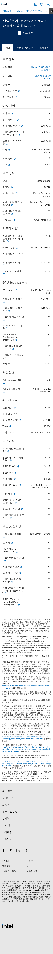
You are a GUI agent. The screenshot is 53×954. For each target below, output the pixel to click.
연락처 (5, 818)
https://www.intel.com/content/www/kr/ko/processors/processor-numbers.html (26, 687)
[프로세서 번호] (19, 91)
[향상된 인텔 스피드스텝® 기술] (15, 502)
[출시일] (11, 187)
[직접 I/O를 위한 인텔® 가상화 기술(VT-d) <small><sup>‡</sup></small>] (5, 593)
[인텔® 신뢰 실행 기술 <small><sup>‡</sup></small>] (5, 560)
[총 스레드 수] (17, 119)
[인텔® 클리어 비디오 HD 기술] (13, 348)
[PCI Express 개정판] (4, 382)
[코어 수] (12, 113)
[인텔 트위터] (10, 851)
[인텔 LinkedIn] (18, 851)
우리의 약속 (8, 797)
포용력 (5, 804)
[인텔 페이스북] (3, 851)
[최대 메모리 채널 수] (4, 256)
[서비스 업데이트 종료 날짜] (12, 204)
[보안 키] (12, 542)
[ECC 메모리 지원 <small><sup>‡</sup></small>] (4, 274)
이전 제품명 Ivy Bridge (43, 77)
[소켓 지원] (14, 407)
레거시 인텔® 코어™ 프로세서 (41, 68)
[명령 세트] (14, 478)
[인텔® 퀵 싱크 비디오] (4, 319)
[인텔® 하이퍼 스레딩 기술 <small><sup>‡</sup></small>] (10, 460)
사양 (8, 47)
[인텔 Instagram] (25, 851)
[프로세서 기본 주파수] (7, 143)
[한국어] (41, 4)
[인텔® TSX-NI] (18, 466)
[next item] (51, 11)
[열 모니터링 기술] (22, 509)
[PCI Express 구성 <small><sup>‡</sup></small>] (4, 391)
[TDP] (9, 164)
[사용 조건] (14, 220)
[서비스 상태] (17, 193)
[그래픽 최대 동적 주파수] (9, 310)
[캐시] (9, 149)
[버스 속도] (14, 158)
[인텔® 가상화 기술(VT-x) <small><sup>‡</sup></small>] (12, 581)
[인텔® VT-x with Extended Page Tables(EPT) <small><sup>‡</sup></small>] (18, 604)
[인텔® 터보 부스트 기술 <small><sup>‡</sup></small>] (8, 451)
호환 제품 (44, 47)
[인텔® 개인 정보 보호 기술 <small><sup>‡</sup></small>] (10, 517)
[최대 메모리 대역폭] (4, 265)
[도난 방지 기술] (19, 573)
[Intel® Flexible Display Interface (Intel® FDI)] (16, 340)
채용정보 (7, 839)
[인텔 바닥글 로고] (8, 925)
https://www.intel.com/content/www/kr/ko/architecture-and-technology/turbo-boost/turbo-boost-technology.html (25, 737)
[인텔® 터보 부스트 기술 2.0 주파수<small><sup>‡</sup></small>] (19, 134)
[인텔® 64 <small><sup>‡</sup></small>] (15, 472)
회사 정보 (7, 790)
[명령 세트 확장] (19, 485)
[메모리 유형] (17, 247)
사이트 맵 (7, 832)
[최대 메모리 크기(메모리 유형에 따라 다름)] (7, 241)
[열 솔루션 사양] (19, 420)
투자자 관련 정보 (11, 811)
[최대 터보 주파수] (22, 125)
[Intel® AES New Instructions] (17, 551)
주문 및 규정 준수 (25, 47)
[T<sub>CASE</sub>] (10, 426)
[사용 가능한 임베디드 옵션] (12, 213)
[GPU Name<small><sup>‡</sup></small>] (16, 290)
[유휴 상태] (14, 493)
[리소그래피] (16, 97)
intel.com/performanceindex (29, 890)
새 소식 (6, 825)
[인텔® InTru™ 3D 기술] (7, 328)
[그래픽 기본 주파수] (4, 302)
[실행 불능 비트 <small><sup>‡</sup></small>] (21, 566)
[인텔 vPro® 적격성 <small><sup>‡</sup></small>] (4, 536)
